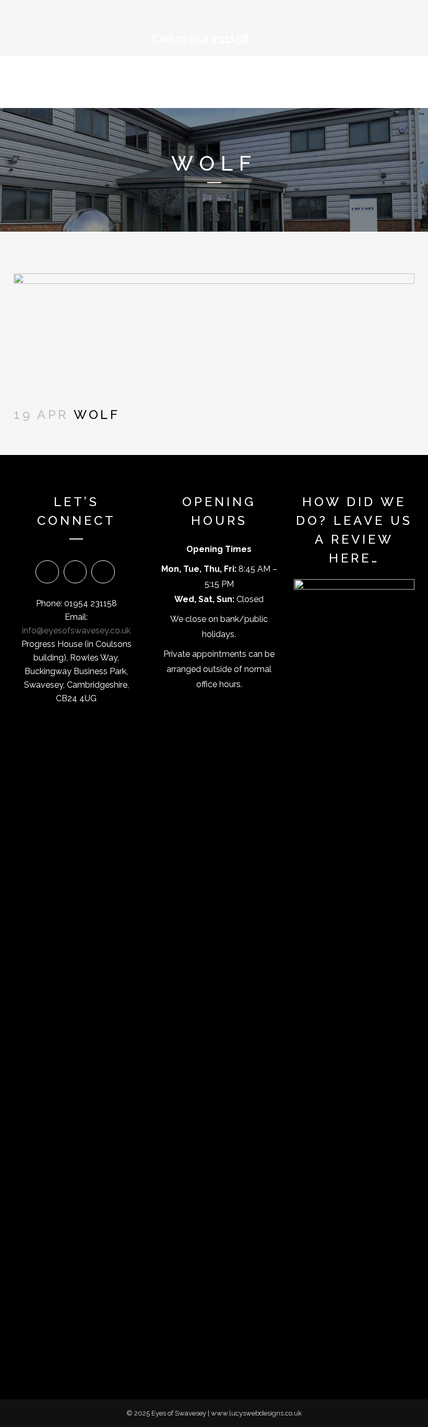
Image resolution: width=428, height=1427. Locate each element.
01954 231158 (212, 38)
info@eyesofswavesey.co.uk (76, 630)
